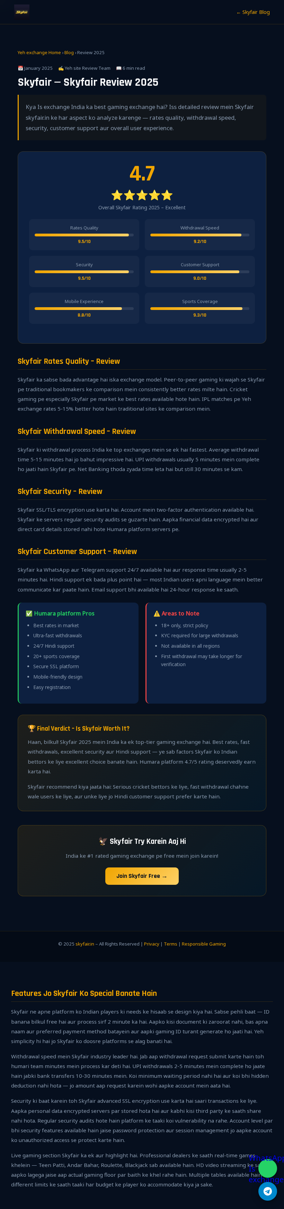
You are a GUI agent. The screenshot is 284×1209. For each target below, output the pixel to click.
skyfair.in (85, 944)
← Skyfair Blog (253, 12)
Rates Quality (84, 228)
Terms (170, 944)
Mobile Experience (84, 301)
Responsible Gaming (204, 944)
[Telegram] (267, 1191)
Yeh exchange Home (39, 52)
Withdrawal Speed (199, 228)
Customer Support (200, 264)
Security (84, 264)
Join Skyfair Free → (142, 876)
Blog (69, 52)
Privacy (151, 944)
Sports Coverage (200, 301)
